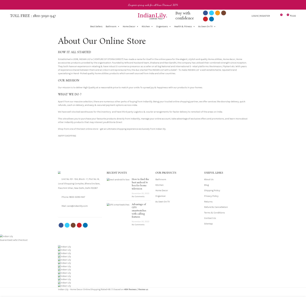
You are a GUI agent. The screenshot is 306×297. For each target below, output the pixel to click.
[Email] (217, 13)
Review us (143, 289)
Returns (208, 201)
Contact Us (210, 218)
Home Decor (129, 26)
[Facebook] (205, 13)
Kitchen (146, 26)
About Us (209, 179)
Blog (206, 185)
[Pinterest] (205, 19)
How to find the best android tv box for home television (140, 184)
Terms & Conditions (214, 212)
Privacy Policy (211, 196)
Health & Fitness (183, 26)
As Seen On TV (205, 26)
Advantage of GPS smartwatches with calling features (139, 211)
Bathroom (111, 26)
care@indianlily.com (77, 206)
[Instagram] (223, 13)
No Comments (138, 196)
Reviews (130, 289)
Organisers (162, 26)
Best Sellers (96, 26)
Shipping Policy (212, 190)
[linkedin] (211, 19)
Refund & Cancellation (216, 207)
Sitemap (208, 223)
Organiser (160, 196)
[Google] (68, 210)
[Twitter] (211, 13)
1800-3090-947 (44, 15)
